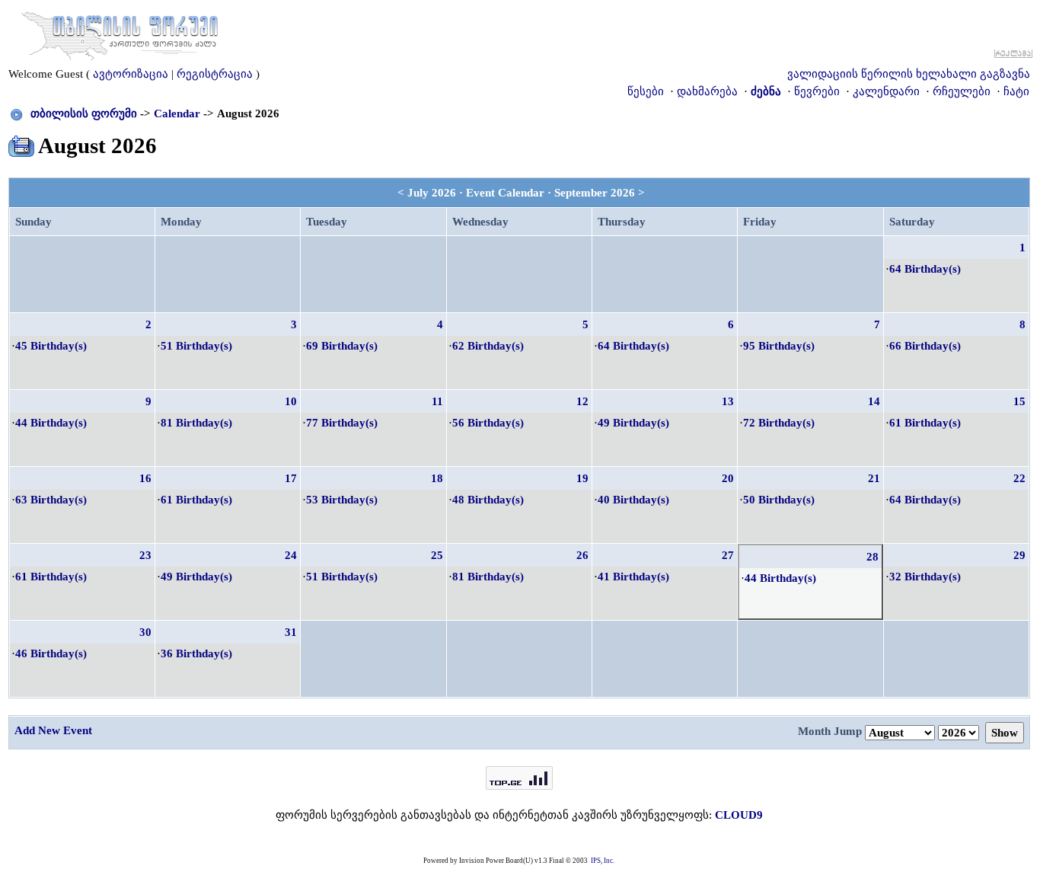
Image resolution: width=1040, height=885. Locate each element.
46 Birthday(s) (51, 653)
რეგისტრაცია (215, 74)
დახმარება (707, 91)
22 (1019, 478)
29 (1019, 555)
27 (728, 555)
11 (437, 401)
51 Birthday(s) (196, 346)
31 (291, 632)
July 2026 (431, 193)
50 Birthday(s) (779, 500)
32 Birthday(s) (925, 576)
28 (872, 557)
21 (874, 478)
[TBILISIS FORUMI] (119, 33)
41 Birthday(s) (633, 576)
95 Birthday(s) (779, 346)
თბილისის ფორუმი (83, 113)
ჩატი (1016, 91)
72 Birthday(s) (779, 423)
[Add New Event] (21, 143)
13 (728, 401)
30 (145, 632)
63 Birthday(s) (51, 500)
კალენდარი (886, 91)
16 (145, 478)
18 (437, 478)
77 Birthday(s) (342, 423)
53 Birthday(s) (342, 500)
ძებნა (766, 91)
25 (437, 555)
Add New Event (53, 730)
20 (728, 478)
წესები (645, 91)
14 (874, 401)
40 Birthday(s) (633, 500)
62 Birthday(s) (488, 346)
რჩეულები (962, 91)
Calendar (177, 113)
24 (291, 555)
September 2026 (594, 193)
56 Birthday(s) (488, 423)
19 (582, 478)
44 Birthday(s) (51, 423)
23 (145, 555)
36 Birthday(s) (196, 653)
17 (291, 478)
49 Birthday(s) (633, 423)
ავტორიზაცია (130, 74)
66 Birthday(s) (925, 346)
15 (1019, 401)
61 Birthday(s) (925, 423)
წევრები (817, 91)
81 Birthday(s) (196, 423)
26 (582, 555)
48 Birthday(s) (488, 500)
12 (582, 401)
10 (291, 401)
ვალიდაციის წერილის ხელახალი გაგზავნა (908, 74)
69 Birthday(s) (342, 346)
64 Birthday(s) (925, 269)
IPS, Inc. (602, 860)
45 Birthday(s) (51, 346)
